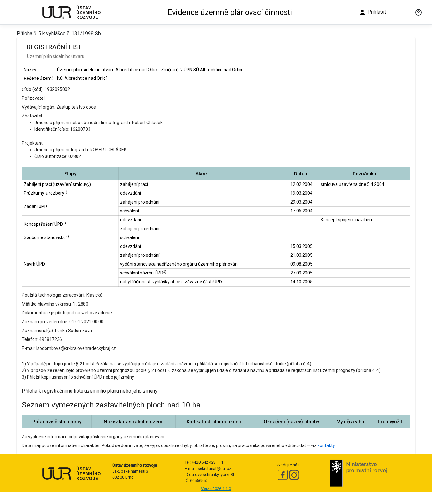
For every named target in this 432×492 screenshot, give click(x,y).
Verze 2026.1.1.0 (216, 488)
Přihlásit (372, 12)
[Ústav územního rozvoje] (71, 12)
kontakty (326, 445)
